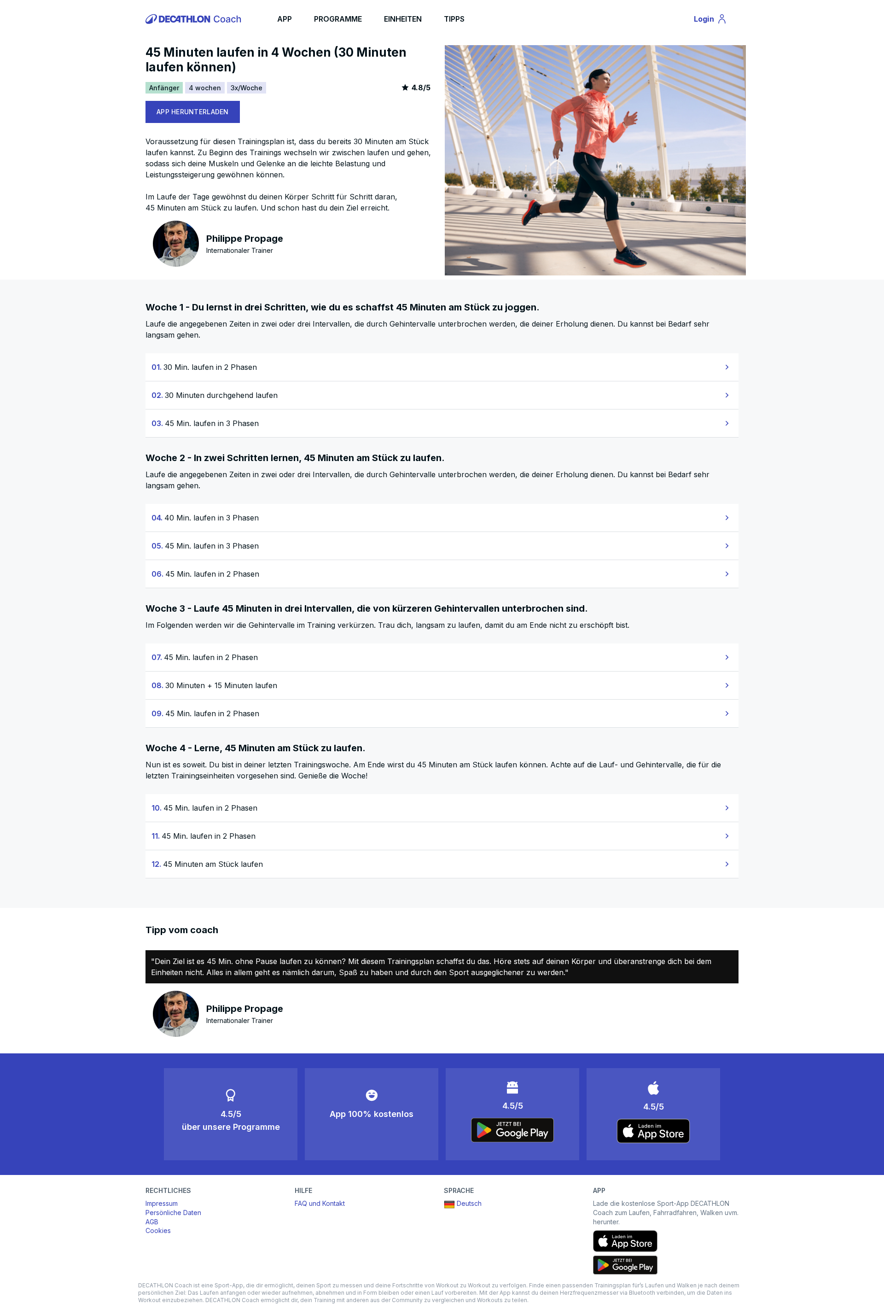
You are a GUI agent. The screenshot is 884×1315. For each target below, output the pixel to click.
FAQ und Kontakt (320, 1203)
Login (714, 20)
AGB (151, 1222)
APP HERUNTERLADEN (193, 112)
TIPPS (454, 18)
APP (284, 18)
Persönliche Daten (173, 1212)
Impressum (161, 1203)
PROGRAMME (338, 18)
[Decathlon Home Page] (194, 19)
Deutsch (469, 1203)
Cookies (158, 1230)
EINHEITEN (403, 18)
